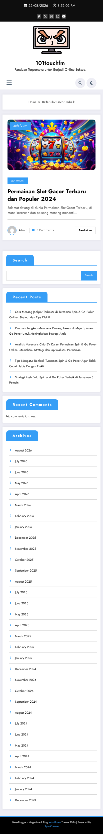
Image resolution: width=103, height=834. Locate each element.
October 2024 (24, 691)
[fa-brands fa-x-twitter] (45, 16)
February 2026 (24, 516)
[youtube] (64, 16)
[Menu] (9, 82)
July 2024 (21, 723)
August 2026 (23, 450)
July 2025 (21, 592)
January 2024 (23, 789)
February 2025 (24, 647)
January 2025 (23, 658)
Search (20, 260)
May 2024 (21, 745)
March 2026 (23, 505)
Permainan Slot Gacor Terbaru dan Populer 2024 (47, 195)
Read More (85, 230)
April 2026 (22, 494)
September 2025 (26, 570)
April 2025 (22, 625)
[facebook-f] (39, 16)
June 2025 (21, 603)
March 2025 (23, 636)
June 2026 (21, 472)
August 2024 (23, 712)
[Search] (80, 83)
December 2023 (25, 800)
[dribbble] (51, 16)
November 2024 (25, 680)
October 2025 (24, 560)
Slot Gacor (17, 180)
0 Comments (45, 230)
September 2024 (26, 701)
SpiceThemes (51, 826)
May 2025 (21, 614)
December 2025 (25, 537)
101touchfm (50, 63)
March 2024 (23, 767)
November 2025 (25, 548)
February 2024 (24, 778)
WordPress (55, 822)
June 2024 (21, 734)
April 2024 (22, 756)
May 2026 (21, 483)
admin (22, 230)
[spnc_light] (91, 83)
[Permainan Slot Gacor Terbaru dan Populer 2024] (52, 144)
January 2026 (23, 527)
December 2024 (25, 669)
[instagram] (58, 16)
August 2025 (23, 581)
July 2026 (21, 461)
